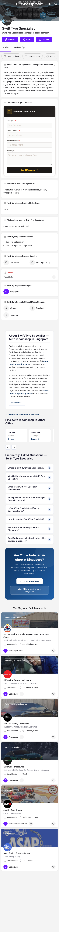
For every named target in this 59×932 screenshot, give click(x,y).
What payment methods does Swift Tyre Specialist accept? (29, 498)
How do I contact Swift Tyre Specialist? (29, 519)
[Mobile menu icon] (5, 4)
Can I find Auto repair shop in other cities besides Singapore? (29, 539)
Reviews (19, 47)
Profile (6, 47)
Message (11, 150)
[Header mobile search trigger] (56, 4)
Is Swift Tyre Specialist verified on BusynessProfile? (29, 509)
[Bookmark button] (53, 650)
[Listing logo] (7, 21)
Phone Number (13, 141)
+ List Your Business (29, 581)
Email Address (13, 131)
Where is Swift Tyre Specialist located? (29, 467)
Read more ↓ (17, 403)
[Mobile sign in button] (49, 4)
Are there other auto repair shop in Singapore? (29, 528)
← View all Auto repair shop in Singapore (22, 414)
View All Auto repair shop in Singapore (29, 590)
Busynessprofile (29, 4)
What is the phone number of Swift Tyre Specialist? (29, 477)
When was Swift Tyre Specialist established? (29, 488)
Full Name (11, 121)
